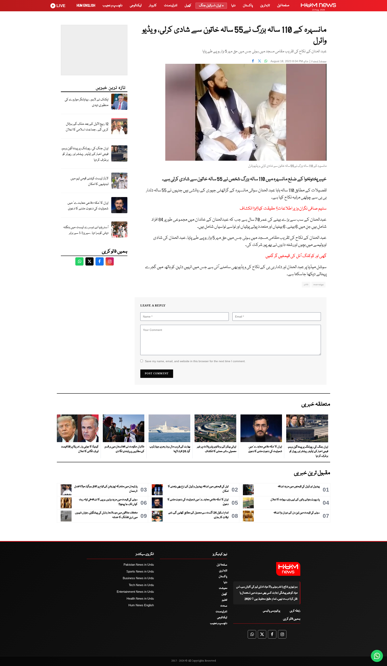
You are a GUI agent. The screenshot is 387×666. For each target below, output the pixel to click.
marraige (318, 284)
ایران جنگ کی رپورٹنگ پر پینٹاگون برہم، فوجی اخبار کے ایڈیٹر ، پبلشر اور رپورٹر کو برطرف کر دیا (84, 154)
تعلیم (224, 600)
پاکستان (248, 5)
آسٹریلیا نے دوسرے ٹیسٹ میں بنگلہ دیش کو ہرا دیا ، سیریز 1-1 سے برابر (85, 230)
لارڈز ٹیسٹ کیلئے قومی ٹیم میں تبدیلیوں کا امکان (89, 181)
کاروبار (153, 5)
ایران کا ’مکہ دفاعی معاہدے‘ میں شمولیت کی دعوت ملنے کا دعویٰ (88, 205)
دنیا (233, 5)
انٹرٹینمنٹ (170, 5)
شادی (306, 284)
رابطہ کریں (295, 611)
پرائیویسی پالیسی (271, 611)
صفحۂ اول (283, 5)
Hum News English (141, 605)
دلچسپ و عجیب (112, 5)
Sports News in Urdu (140, 571)
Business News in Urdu (138, 578)
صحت (223, 606)
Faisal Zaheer (319, 62)
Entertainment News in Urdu (135, 591)
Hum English (86, 5)
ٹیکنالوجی (135, 5)
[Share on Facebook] (253, 61)
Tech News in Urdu (141, 585)
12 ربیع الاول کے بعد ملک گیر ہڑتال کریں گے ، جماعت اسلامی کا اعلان (87, 127)
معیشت (223, 588)
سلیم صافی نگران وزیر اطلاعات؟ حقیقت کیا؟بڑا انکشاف (283, 208)
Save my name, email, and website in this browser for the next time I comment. (195, 361)
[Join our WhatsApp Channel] (377, 656)
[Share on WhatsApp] (266, 61)
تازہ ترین (265, 5)
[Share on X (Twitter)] (259, 61)
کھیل (188, 5)
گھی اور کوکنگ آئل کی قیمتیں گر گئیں (296, 256)
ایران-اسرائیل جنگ (210, 5)
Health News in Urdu (140, 598)
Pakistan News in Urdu (139, 564)
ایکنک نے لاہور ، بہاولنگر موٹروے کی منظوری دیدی (86, 102)
